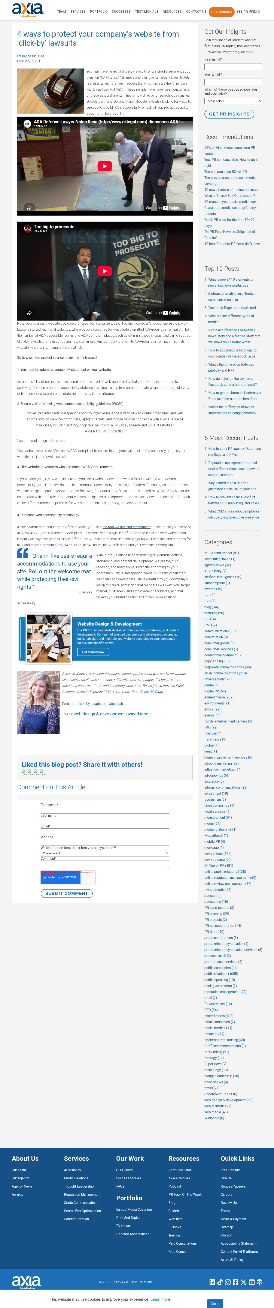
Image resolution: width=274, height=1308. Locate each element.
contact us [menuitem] (196, 11)
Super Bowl (215, 1064)
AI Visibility (215, 571)
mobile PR (214, 842)
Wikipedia (214, 1118)
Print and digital (128, 1218)
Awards (17, 1194)
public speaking (219, 980)
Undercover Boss (220, 1094)
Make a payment (233, 1219)
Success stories (128, 1178)
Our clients (124, 1170)
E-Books (174, 1227)
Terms (225, 1211)
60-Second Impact (221, 553)
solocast (214, 1034)
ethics (212, 709)
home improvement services (228, 757)
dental (211, 685)
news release (218, 860)
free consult (178, 1252)
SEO (211, 1010)
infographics (216, 775)
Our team (19, 1170)
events (212, 715)
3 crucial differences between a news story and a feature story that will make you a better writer (234, 336)
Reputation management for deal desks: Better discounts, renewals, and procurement (234, 469)
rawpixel (97, 704)
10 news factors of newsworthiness (231, 190)
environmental (217, 703)
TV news (123, 1226)
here (62, 441)
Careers (226, 1194)
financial (213, 733)
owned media (139, 713)
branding (214, 613)
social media (218, 1028)
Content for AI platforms (239, 1252)
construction (216, 637)
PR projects (215, 920)
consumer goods (219, 643)
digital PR (215, 691)
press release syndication (226, 944)
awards (213, 589)
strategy (214, 1058)
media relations (220, 829)
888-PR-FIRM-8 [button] (248, 11)
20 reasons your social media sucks (231, 202)
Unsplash (116, 704)
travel (211, 1088)
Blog (171, 1203)
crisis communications (225, 673)
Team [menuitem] (61, 11)
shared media (219, 1016)
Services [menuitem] (78, 11)
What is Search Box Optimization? (229, 196)
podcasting (216, 902)
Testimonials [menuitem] (147, 11)
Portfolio (129, 1198)
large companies (219, 805)
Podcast (174, 1186)
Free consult (230, 1170)
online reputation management (230, 878)
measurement (218, 817)
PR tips (214, 932)
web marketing (217, 1106)
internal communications (225, 787)
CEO (210, 619)
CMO (210, 625)
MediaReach (216, 835)
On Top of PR (218, 866)
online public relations (225, 872)
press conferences (221, 938)
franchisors (215, 739)
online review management (227, 884)
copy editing (217, 661)
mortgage (214, 848)
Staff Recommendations (225, 1046)
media (212, 823)
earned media (219, 697)
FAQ (210, 727)
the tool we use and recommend (126, 527)
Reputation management (82, 1194)
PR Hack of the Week (185, 1194)
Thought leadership (79, 1186)
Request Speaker (234, 1186)
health (211, 751)
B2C (210, 601)
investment (216, 793)
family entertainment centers (228, 721)
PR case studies (219, 908)
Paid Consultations (182, 1243)
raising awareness (220, 986)
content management (223, 655)
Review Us (229, 1203)
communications (220, 631)
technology (216, 1070)
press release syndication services (233, 950)
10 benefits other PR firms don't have (232, 244)
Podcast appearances (132, 1234)
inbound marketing (221, 763)
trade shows (216, 1082)
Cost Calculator (179, 1170)
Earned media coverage (134, 1210)
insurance (214, 781)
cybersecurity (218, 679)
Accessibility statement (238, 1243)
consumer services (221, 649)
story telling (216, 1052)
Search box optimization (82, 1211)
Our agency (20, 1178)
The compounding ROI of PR (225, 172)
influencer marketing (222, 769)
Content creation (76, 1219)
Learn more (160, 1299)
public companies (221, 968)
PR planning (216, 914)
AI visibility (72, 1170)
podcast (213, 896)
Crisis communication (80, 1203)
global (211, 745)
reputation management (225, 992)
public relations (221, 974)
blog (211, 607)
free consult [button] (221, 12)
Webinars (175, 1219)
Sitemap (227, 1227)
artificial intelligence (222, 577)
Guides (173, 1211)
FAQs (120, 1186)
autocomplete (217, 583)
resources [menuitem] (172, 11)
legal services (217, 811)
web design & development (99, 713)
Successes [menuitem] (121, 11)
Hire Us (226, 1178)
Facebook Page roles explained (232, 308)
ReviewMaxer (218, 1004)
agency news (217, 565)
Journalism (215, 799)
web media (216, 1112)
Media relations (76, 1178)
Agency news (22, 1186)
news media (217, 854)
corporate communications (227, 667)
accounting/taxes (219, 559)
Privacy (226, 1235)
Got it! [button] (215, 1303)
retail (210, 998)
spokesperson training (224, 1040)
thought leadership (221, 1076)
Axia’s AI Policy (232, 1260)
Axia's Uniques (179, 1178)
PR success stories (222, 926)
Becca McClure (33, 56)
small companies (219, 1022)
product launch (217, 956)
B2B (210, 595)
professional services (223, 962)
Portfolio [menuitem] (99, 11)
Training (174, 1235)
